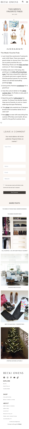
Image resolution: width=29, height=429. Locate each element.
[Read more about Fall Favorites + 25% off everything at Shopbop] (14, 233)
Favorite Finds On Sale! (14, 287)
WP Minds (19, 424)
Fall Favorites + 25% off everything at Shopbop (14, 250)
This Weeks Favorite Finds (14, 214)
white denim (18, 98)
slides (7, 115)
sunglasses (20, 86)
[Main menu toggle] (27, 2)
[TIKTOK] (18, 377)
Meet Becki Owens (9, 406)
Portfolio (6, 386)
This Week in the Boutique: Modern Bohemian (14, 209)
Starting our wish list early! (14, 360)
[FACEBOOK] (4, 377)
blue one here (23, 65)
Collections (7, 397)
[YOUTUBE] (14, 377)
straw (7, 107)
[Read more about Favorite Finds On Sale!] (14, 270)
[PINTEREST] (11, 377)
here (20, 67)
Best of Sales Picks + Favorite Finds (14, 324)
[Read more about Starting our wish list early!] (14, 343)
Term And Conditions (10, 416)
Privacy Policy (7, 413)
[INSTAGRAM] (8, 377)
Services (6, 408)
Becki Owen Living (9, 399)
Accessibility (7, 418)
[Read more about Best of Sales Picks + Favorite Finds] (14, 306)
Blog (4, 383)
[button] (22, 2)
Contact (6, 411)
